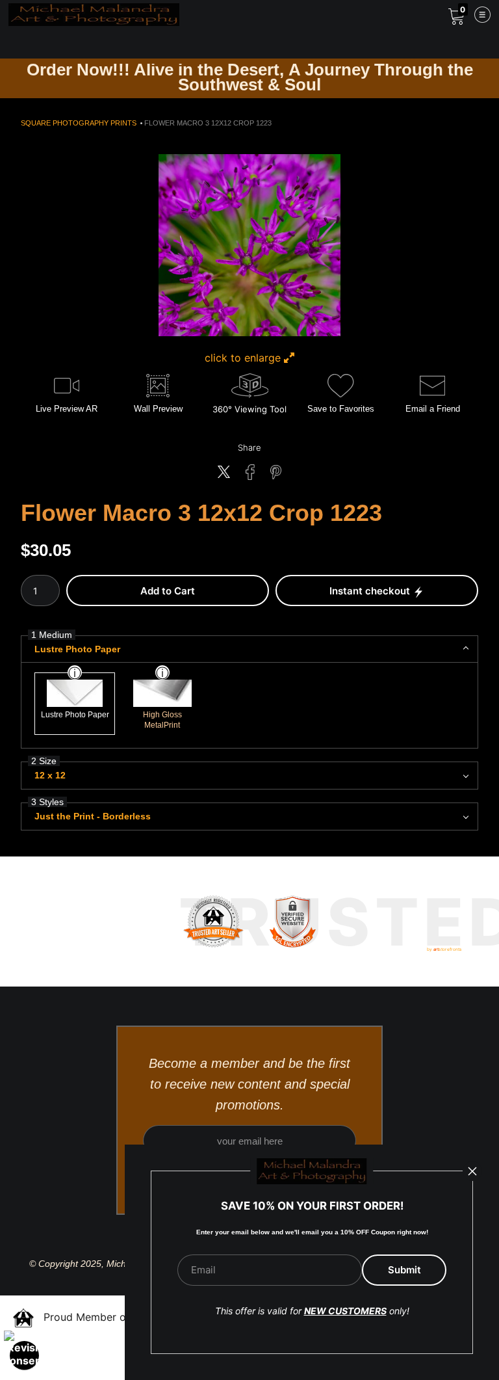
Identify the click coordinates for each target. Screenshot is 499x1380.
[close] (472, 1171)
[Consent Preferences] (24, 1355)
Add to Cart (167, 591)
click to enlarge (244, 357)
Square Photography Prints (78, 123)
